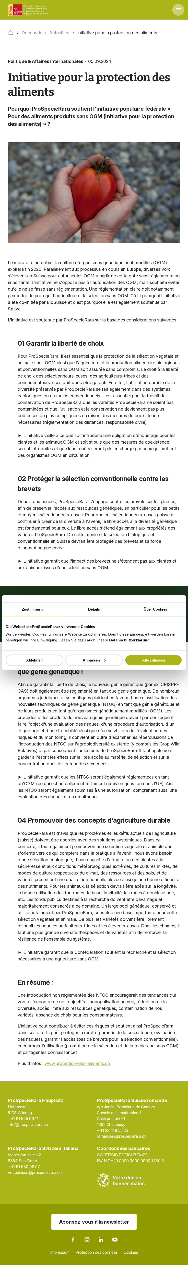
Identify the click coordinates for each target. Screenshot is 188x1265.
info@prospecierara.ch (28, 1124)
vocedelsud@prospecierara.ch (35, 1172)
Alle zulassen (153, 660)
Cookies (131, 1252)
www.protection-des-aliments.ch (77, 1063)
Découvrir (31, 32)
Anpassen (91, 660)
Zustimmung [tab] (33, 609)
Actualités (59, 32)
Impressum (60, 1252)
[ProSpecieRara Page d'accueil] (28, 10)
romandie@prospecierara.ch (122, 1136)
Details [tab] (94, 609)
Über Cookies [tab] (155, 609)
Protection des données (96, 1252)
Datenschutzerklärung (129, 640)
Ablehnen (34, 660)
